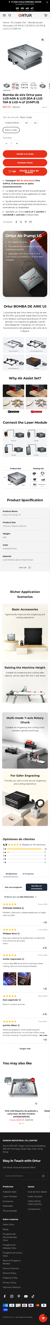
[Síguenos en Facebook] (5, 1296)
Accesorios (8, 1201)
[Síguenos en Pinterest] (19, 1296)
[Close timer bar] (47, 2)
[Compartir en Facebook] (16, 222)
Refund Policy (9, 1273)
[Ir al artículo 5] (42, 86)
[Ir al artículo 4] (33, 86)
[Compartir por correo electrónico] (30, 222)
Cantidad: (7, 137)
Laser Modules (10, 1196)
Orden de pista (35, 1196)
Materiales (8, 1206)
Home (6, 22)
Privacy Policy (9, 1282)
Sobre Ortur (8, 1224)
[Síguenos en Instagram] (12, 1296)
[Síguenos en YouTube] (26, 1296)
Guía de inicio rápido (37, 1192)
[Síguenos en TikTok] (33, 1296)
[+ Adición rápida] (36, 1103)
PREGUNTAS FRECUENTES (35, 1203)
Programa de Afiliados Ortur (10, 1246)
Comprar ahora (25, 162)
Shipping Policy (10, 1278)
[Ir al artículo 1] (7, 86)
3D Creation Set (19, 22)
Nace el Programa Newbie (11, 1262)
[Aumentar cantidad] (16, 143)
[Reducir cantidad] (6, 143)
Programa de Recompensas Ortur (10, 1237)
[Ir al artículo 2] (15, 86)
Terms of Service (11, 1268)
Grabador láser (10, 1192)
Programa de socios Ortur (12, 1254)
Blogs (5, 1229)
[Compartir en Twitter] (21, 222)
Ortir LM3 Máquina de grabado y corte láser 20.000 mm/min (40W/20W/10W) (21, 1114)
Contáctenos (34, 1209)
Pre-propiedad (10, 1211)
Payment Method (11, 1287)
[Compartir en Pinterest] (25, 222)
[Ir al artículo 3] (24, 86)
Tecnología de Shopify (23, 1317)
